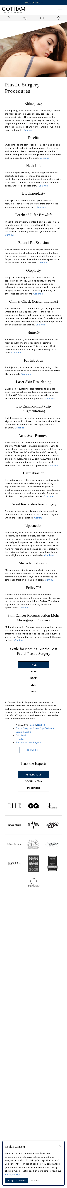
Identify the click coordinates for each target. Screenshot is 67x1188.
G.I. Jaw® (21, 735)
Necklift (41, 725)
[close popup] (60, 1146)
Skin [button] (33, 685)
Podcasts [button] (33, 788)
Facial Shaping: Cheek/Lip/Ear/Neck (35, 728)
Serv (33, 750)
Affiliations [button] (34, 774)
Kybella (20, 739)
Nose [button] (33, 678)
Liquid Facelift (23, 732)
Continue (28, 130)
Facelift (32, 725)
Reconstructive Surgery (28, 742)
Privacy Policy (12, 1174)
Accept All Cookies (16, 1180)
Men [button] (33, 691)
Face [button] (34, 665)
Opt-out (35, 1180)
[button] (60, 10)
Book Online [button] (32, 2)
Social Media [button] (33, 781)
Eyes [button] (33, 671)
